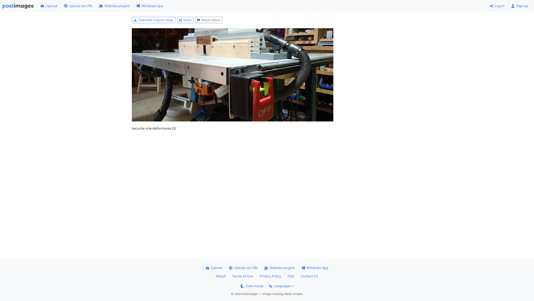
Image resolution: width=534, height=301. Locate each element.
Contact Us (309, 276)
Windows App (152, 6)
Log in (499, 6)
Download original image (156, 20)
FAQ (291, 276)
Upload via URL (81, 6)
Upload (51, 6)
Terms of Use (242, 276)
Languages (282, 286)
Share (187, 20)
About (220, 276)
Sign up (522, 6)
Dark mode (254, 286)
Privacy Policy (270, 276)
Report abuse (211, 20)
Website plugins (117, 6)
